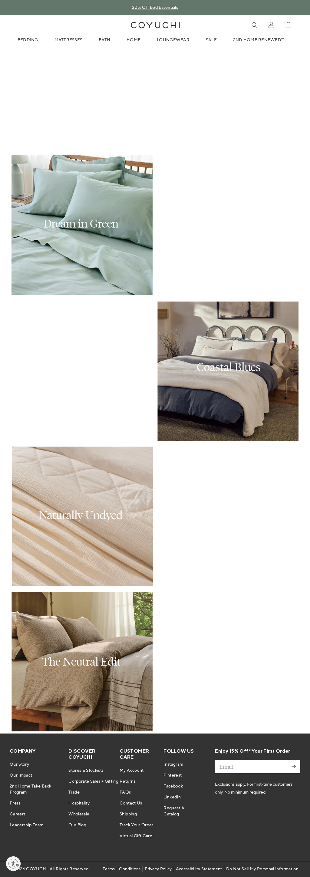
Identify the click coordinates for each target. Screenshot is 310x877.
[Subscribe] (293, 766)
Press (15, 803)
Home (133, 40)
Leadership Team (26, 825)
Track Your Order (136, 825)
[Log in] (271, 25)
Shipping (128, 814)
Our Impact (21, 775)
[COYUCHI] (155, 25)
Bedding (28, 40)
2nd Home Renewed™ (258, 40)
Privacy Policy (158, 869)
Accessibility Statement (199, 869)
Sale (211, 40)
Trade (74, 792)
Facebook (173, 786)
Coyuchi (36, 869)
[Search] (254, 25)
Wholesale (78, 814)
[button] (288, 25)
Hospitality (79, 803)
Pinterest (172, 775)
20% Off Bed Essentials (155, 7)
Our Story (19, 764)
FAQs (125, 792)
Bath (104, 40)
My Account (132, 770)
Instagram (173, 764)
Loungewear (173, 40)
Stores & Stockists (86, 770)
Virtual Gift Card (136, 836)
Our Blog (77, 825)
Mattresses (68, 40)
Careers (17, 814)
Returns (127, 781)
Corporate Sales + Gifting (93, 781)
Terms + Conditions (121, 869)
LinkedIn (172, 797)
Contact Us (131, 803)
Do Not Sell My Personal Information (262, 869)
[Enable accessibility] (13, 863)
